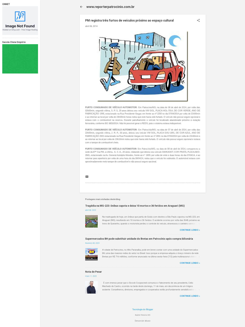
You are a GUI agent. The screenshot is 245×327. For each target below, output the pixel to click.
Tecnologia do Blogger (142, 309)
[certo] (20, 34)
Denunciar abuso (142, 320)
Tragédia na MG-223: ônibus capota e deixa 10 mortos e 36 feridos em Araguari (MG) (135, 205)
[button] (198, 21)
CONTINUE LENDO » (190, 230)
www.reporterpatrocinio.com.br (110, 7)
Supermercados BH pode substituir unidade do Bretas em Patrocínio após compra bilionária (139, 238)
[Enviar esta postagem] (87, 177)
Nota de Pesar (93, 271)
